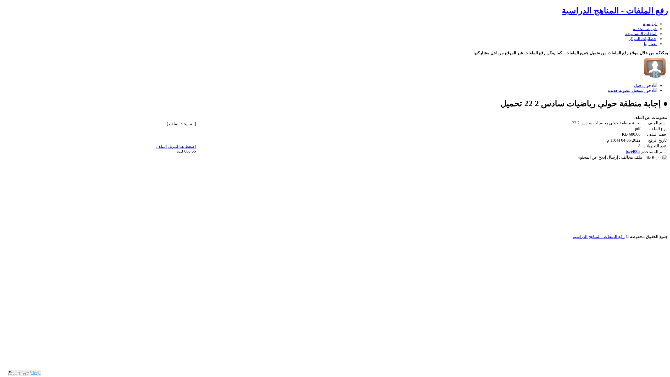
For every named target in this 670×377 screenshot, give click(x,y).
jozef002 (633, 151)
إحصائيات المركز (643, 38)
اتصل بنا (650, 43)
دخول (639, 85)
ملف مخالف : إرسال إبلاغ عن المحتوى (611, 157)
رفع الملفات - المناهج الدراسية (615, 10)
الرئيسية (650, 23)
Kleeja (35, 372)
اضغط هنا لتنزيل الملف (176, 146)
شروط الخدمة (645, 28)
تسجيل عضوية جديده (626, 90)
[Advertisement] (511, 197)
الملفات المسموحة (641, 33)
